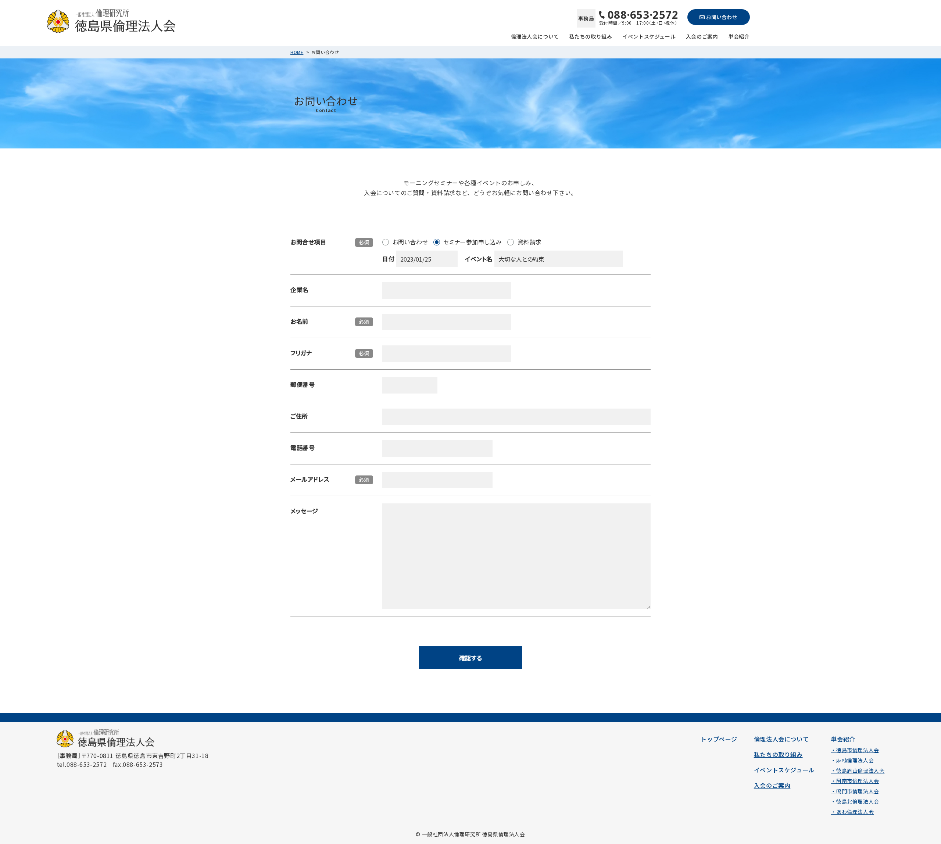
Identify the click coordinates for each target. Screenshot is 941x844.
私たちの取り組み (590, 36)
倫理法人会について (535, 36)
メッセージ (304, 510)
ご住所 (299, 416)
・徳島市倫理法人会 (855, 750)
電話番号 (302, 447)
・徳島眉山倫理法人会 (857, 770)
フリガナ (301, 352)
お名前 (299, 321)
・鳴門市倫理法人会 (855, 791)
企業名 (299, 289)
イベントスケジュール (649, 36)
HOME (296, 52)
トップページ (719, 739)
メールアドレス (309, 479)
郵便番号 (302, 384)
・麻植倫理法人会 (852, 760)
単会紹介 (738, 36)
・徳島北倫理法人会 (855, 801)
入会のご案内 (702, 36)
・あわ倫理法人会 (852, 811)
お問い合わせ (721, 17)
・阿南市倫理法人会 (855, 780)
